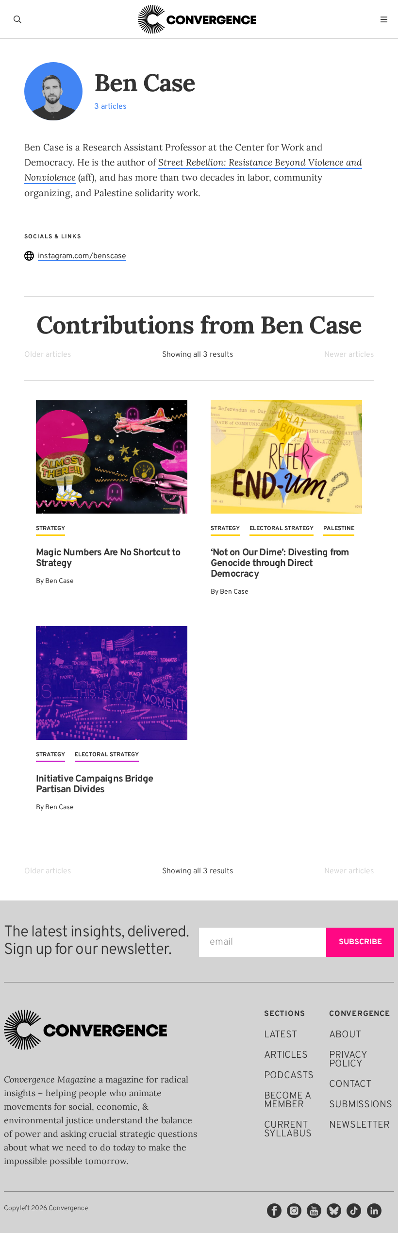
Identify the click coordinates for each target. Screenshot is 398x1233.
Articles (286, 1055)
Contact (350, 1084)
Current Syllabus (288, 1129)
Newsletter (359, 1125)
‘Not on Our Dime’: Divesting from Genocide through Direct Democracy (280, 564)
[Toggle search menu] (19, 19)
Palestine (338, 529)
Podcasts (289, 1075)
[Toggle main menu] (386, 19)
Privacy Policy (348, 1059)
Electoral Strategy (281, 529)
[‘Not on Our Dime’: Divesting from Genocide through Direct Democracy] (286, 457)
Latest (280, 1035)
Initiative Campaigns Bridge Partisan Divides (94, 784)
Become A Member (287, 1100)
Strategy (50, 529)
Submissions (360, 1105)
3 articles (110, 107)
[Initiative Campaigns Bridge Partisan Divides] (111, 683)
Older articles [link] (47, 355)
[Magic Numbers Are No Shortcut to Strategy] (111, 457)
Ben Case (59, 581)
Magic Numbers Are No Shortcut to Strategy (108, 558)
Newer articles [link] (349, 355)
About (345, 1035)
